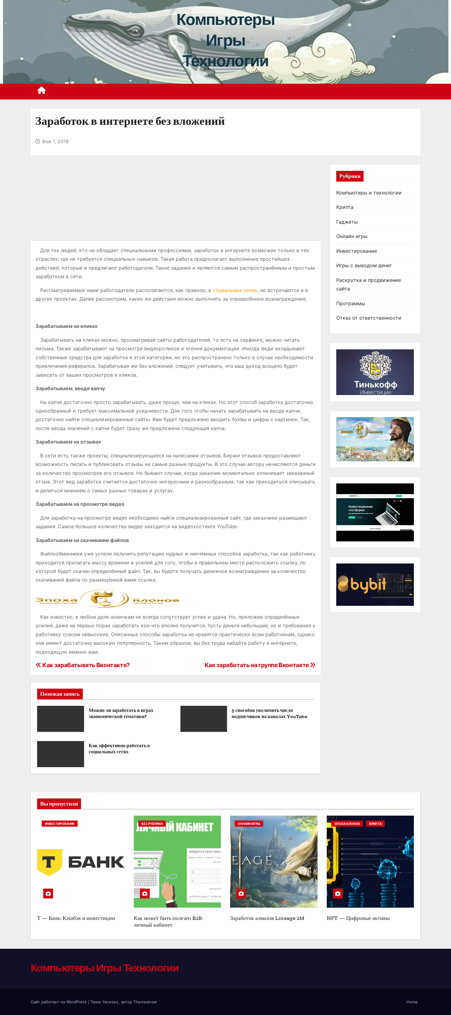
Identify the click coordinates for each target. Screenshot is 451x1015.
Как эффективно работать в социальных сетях (119, 749)
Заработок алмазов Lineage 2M (267, 918)
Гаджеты (347, 222)
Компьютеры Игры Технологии (225, 40)
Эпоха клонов (347, 823)
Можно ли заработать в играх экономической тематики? (121, 713)
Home (412, 1001)
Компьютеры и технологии (369, 193)
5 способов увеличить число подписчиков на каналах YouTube (269, 713)
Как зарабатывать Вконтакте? (85, 665)
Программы (350, 303)
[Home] (42, 91)
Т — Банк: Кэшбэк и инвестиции (76, 918)
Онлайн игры (352, 236)
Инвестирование (356, 251)
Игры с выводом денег (364, 265)
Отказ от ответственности (368, 318)
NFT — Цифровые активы (358, 918)
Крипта (344, 207)
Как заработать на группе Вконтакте (257, 665)
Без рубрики (152, 823)
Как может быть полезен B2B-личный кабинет (169, 921)
